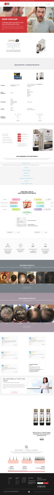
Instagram (24, 480)
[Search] (46, 4)
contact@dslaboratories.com (32, 480)
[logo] (6, 4)
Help (8, 483)
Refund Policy (35, 491)
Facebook (24, 479)
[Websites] (49, 4)
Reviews (9, 479)
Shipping (39, 491)
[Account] (47, 4)
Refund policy (17, 482)
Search (16, 479)
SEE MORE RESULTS (27, 287)
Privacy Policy (48, 491)
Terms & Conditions (43, 491)
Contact (9, 482)
